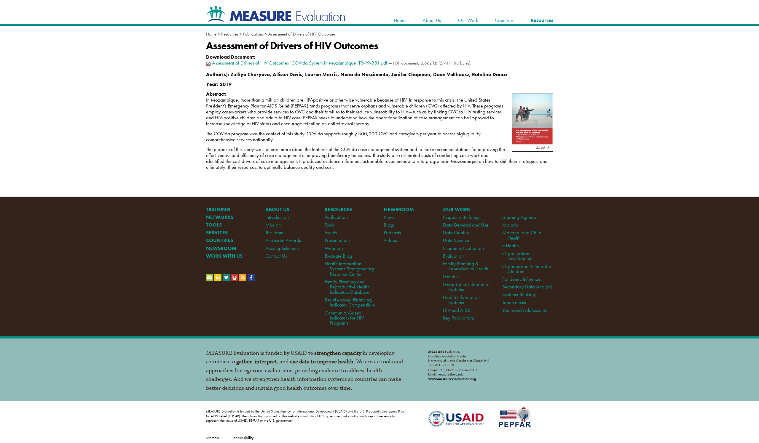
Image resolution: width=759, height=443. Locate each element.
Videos (390, 240)
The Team (274, 232)
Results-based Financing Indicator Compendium (350, 302)
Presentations (337, 240)
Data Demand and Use (465, 225)
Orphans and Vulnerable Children (526, 269)
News (389, 217)
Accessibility (243, 437)
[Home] (275, 19)
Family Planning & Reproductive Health (465, 266)
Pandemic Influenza (521, 279)
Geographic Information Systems (467, 287)
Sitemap (212, 437)
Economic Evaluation (463, 248)
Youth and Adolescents (524, 310)
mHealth (510, 245)
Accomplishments (282, 248)
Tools (330, 225)
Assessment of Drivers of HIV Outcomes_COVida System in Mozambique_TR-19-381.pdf (299, 63)
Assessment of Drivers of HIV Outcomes (301, 34)
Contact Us (276, 256)
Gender (450, 276)
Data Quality (456, 232)
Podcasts (392, 232)
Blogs (389, 225)
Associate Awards (283, 240)
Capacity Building (461, 217)
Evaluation (453, 256)
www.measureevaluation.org (452, 378)
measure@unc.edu (450, 374)
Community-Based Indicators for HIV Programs (344, 317)
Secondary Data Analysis (527, 286)
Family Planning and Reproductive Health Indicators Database (347, 286)
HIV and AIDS (457, 310)
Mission (273, 225)
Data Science (456, 240)
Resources (229, 34)
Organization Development (517, 255)
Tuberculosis (514, 302)
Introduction (277, 217)
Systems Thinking (518, 294)
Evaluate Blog (338, 256)
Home (211, 34)
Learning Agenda (519, 217)
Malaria (510, 225)
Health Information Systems (461, 299)
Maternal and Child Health (521, 235)
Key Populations (459, 317)
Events (331, 232)
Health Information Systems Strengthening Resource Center (349, 268)
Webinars (334, 248)
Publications (253, 34)
